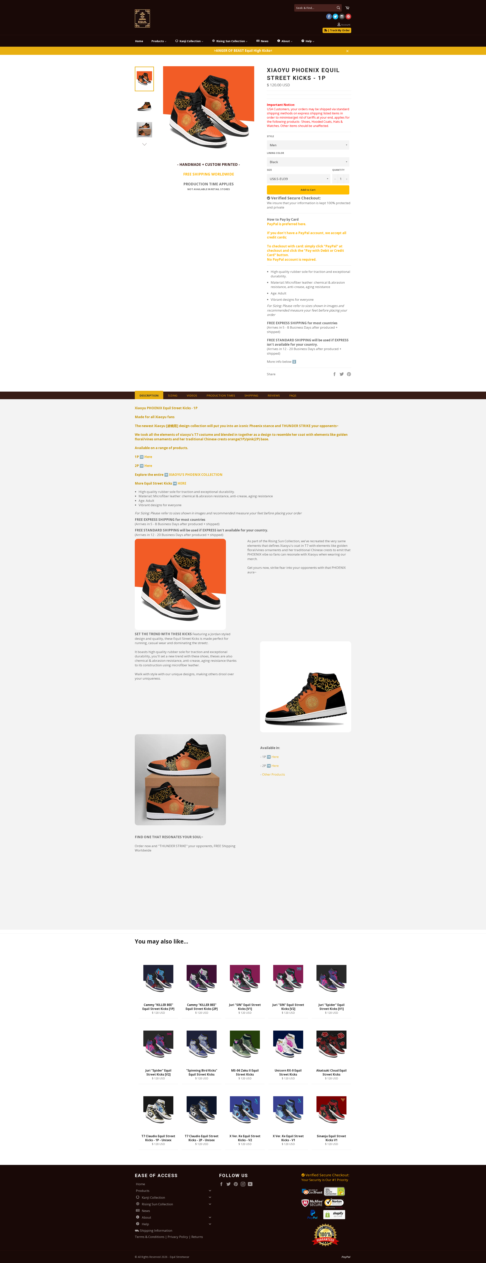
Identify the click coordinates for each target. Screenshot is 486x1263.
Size (269, 170)
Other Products (273, 774)
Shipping (251, 395)
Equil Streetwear (179, 1257)
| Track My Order (338, 30)
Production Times (221, 395)
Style (270, 136)
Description (149, 395)
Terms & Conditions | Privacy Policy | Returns (169, 1237)
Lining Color (275, 153)
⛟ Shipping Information (153, 1230)
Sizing (172, 395)
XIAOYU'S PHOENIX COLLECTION (195, 474)
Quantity (338, 170)
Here (148, 457)
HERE (182, 483)
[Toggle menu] (209, 1191)
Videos (192, 395)
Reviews (274, 395)
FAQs (292, 395)
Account (345, 24)
